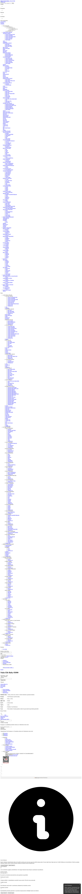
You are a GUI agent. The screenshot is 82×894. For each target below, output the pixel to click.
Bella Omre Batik (6, 48)
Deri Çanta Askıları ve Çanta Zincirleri (10, 276)
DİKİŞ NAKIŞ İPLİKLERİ (8, 216)
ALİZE (6, 237)
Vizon (9, 440)
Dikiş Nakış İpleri (8, 740)
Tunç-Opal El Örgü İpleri (7, 209)
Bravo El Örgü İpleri (7, 148)
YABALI (4, 225)
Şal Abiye (5, 119)
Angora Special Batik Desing (13, 303)
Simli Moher (10, 460)
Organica (9, 499)
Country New (5, 125)
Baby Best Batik (8, 45)
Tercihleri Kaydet (11, 892)
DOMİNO (5, 220)
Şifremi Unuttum (10, 655)
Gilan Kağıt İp (8, 172)
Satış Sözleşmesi (8, 748)
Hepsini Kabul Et (12, 865)
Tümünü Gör (10, 305)
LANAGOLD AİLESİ (7, 82)
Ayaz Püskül (7, 143)
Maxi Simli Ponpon (6, 127)
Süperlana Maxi (11, 401)
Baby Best (7, 44)
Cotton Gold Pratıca (11, 334)
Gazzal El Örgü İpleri (7, 168)
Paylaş (1, 687)
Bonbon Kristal (8, 147)
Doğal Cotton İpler (6, 158)
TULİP (6, 263)
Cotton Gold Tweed (11, 335)
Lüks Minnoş (7, 135)
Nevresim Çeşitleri (6, 287)
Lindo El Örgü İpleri (7, 191)
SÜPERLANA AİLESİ (7, 103)
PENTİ (6, 251)
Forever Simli (5, 77)
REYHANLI (5, 224)
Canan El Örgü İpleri (7, 155)
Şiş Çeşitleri (5, 267)
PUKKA (7, 198)
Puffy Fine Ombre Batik (9, 93)
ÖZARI (4, 226)
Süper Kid (5, 120)
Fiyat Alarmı (2, 686)
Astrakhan (5, 41)
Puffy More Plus (11, 377)
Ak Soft (6, 179)
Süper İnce (5, 113)
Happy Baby (7, 79)
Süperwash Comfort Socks (8, 112)
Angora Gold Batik (9, 35)
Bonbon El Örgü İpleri (7, 145)
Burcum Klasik (8, 55)
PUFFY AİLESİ (6, 90)
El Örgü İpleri (5, 661)
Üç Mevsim (5, 87)
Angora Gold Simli (9, 37)
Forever (4, 76)
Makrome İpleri (6, 193)
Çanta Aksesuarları (6, 274)
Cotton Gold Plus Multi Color (13, 333)
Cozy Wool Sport (8, 180)
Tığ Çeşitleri (5, 259)
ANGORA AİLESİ (6, 33)
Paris (6, 137)
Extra (4, 73)
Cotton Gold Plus (11, 332)
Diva (6, 69)
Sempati (9, 459)
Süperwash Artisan (6, 111)
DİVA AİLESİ (5, 65)
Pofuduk (9, 500)
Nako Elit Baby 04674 (4, 719)
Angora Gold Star (8, 38)
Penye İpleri (5, 199)
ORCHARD (7, 270)
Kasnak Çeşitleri (6, 242)
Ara (13, 3)
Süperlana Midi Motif (9, 108)
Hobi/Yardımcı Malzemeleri (8, 236)
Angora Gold (10, 304)
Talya (6, 156)
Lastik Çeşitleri (6, 244)
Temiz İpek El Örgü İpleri (8, 207)
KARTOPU (7, 182)
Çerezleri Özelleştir (4, 865)
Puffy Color (7, 95)
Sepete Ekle (3, 680)
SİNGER (7, 248)
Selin (6, 153)
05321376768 (15, 754)
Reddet (73, 862)
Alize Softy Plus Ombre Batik (11, 98)
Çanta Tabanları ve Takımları (8, 280)
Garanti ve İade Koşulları (10, 747)
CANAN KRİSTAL (9, 157)
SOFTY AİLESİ (6, 97)
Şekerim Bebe (5, 116)
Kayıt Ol (6, 657)
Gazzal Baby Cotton (9, 169)
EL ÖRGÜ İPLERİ (6, 131)
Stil (3, 128)
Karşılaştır (6, 716)
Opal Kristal (7, 212)
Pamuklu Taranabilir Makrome (11, 194)
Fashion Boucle (6, 74)
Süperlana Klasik (11, 400)
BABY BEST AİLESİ (7, 43)
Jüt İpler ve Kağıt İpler (7, 170)
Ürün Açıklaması (6, 689)
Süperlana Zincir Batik (12, 399)
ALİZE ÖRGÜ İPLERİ (7, 32)
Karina (6, 150)
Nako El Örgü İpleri (7, 132)
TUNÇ (6, 213)
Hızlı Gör (2, 716)
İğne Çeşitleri (5, 252)
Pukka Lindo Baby (8, 192)
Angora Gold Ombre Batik (10, 36)
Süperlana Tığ (10, 396)
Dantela (4, 64)
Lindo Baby (7, 203)
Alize (6, 738)
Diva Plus (7, 68)
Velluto (4, 130)
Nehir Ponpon (8, 205)
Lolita (6, 151)
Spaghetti (9, 435)
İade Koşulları (5, 692)
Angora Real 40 (11, 302)
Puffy (9, 376)
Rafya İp (9, 489)
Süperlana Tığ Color (11, 397)
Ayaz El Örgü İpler (6, 139)
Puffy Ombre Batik (9, 91)
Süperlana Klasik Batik (9, 104)
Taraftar (9, 501)
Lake (6, 183)
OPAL (6, 210)
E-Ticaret (38, 777)
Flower (4, 75)
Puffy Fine (7, 92)
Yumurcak (10, 502)
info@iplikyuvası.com (13, 755)
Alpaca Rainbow (6, 121)
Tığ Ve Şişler (7, 742)
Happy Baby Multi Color (10, 80)
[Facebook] (5, 733)
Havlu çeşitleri (5, 285)
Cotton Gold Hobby (9, 62)
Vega (9, 438)
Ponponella (5, 89)
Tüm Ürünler (7, 39)
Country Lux (5, 124)
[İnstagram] (5, 734)
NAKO (6, 136)
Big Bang (5, 51)
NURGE (7, 243)
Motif (4, 88)
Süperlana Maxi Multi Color (10, 105)
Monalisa (7, 152)
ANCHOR (5, 219)
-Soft (36, 777)
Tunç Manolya (10, 540)
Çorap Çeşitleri (6, 250)
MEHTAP (7, 197)
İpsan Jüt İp (7, 175)
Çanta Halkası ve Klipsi (7, 278)
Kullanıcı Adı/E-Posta (4, 651)
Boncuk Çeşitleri (6, 228)
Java (4, 126)
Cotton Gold (10, 336)
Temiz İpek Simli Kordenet (10, 208)
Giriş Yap (2, 657)
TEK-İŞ (6, 245)
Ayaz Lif (7, 141)
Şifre (1, 653)
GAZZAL (7, 160)
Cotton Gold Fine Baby (9, 60)
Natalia (6, 186)
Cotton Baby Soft (8, 58)
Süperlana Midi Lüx (9, 107)
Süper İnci (10, 437)
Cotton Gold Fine (8, 61)
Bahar (4, 49)
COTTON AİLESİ (6, 57)
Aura (4, 40)
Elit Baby (7, 133)
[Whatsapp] (5, 735)
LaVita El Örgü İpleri (7, 185)
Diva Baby (7, 66)
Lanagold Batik (8, 84)
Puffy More (10, 375)
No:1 (9, 498)
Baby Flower (5, 47)
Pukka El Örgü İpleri (7, 201)
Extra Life (5, 72)
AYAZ (6, 166)
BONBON (7, 146)
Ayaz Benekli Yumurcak (10, 140)
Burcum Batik (8, 53)
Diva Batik (7, 70)
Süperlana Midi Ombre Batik (13, 393)
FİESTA (7, 286)
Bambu (4, 123)
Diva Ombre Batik (8, 67)
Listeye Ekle (2, 685)
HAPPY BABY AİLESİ (7, 78)
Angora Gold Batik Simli (10, 34)
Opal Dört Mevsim (8, 211)
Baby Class (7, 204)
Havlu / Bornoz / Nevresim (8, 284)
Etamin (6, 187)
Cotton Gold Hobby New (12, 331)
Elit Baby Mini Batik (9, 134)
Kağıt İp (6, 176)
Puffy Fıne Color (11, 374)
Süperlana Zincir (11, 398)
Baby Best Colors (8, 46)
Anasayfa (4, 660)
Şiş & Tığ (5, 258)
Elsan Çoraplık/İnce (9, 164)
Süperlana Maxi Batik (12, 402)
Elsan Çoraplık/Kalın (9, 163)
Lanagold (7, 83)
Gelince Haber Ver (4, 684)
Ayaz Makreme (8, 142)
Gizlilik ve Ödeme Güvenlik (10, 749)
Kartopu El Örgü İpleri (7, 178)
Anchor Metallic (6, 218)
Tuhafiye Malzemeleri (7, 227)
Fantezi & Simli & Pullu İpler (8, 165)
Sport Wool (10, 436)
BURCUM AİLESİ (6, 52)
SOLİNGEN (7, 240)
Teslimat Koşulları (8, 746)
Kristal (6, 190)
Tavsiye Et (5, 691)
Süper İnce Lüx (6, 114)
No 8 (6, 221)
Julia (6, 149)
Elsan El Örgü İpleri (7, 162)
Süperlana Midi (11, 403)
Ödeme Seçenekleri (6, 690)
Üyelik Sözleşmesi (8, 750)
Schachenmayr (8, 161)
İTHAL (6, 200)
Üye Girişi (5, 649)
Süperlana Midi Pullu (12, 394)
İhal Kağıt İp (7, 174)
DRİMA (4, 223)
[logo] (2, 2)
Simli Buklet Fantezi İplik (10, 206)
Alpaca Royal (5, 122)
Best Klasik (5, 50)
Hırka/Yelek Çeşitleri (7, 234)
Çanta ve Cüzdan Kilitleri (8, 282)
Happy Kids (7, 81)
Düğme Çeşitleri (6, 230)
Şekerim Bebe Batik (7, 117)
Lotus (4, 85)
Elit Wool (7, 181)
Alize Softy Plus (8, 101)
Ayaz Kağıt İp (8, 171)
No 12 (6, 222)
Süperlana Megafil (8, 106)
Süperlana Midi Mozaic (12, 392)
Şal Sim (4, 118)
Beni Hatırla (4, 655)
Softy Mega (7, 102)
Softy (6, 99)
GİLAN (6, 167)
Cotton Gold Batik (8, 59)
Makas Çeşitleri (6, 247)
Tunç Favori (7, 214)
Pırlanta (6, 189)
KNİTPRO (10, 606)
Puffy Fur (7, 94)
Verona (4, 110)
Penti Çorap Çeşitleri (7, 289)
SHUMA (7, 262)
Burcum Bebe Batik (9, 54)
